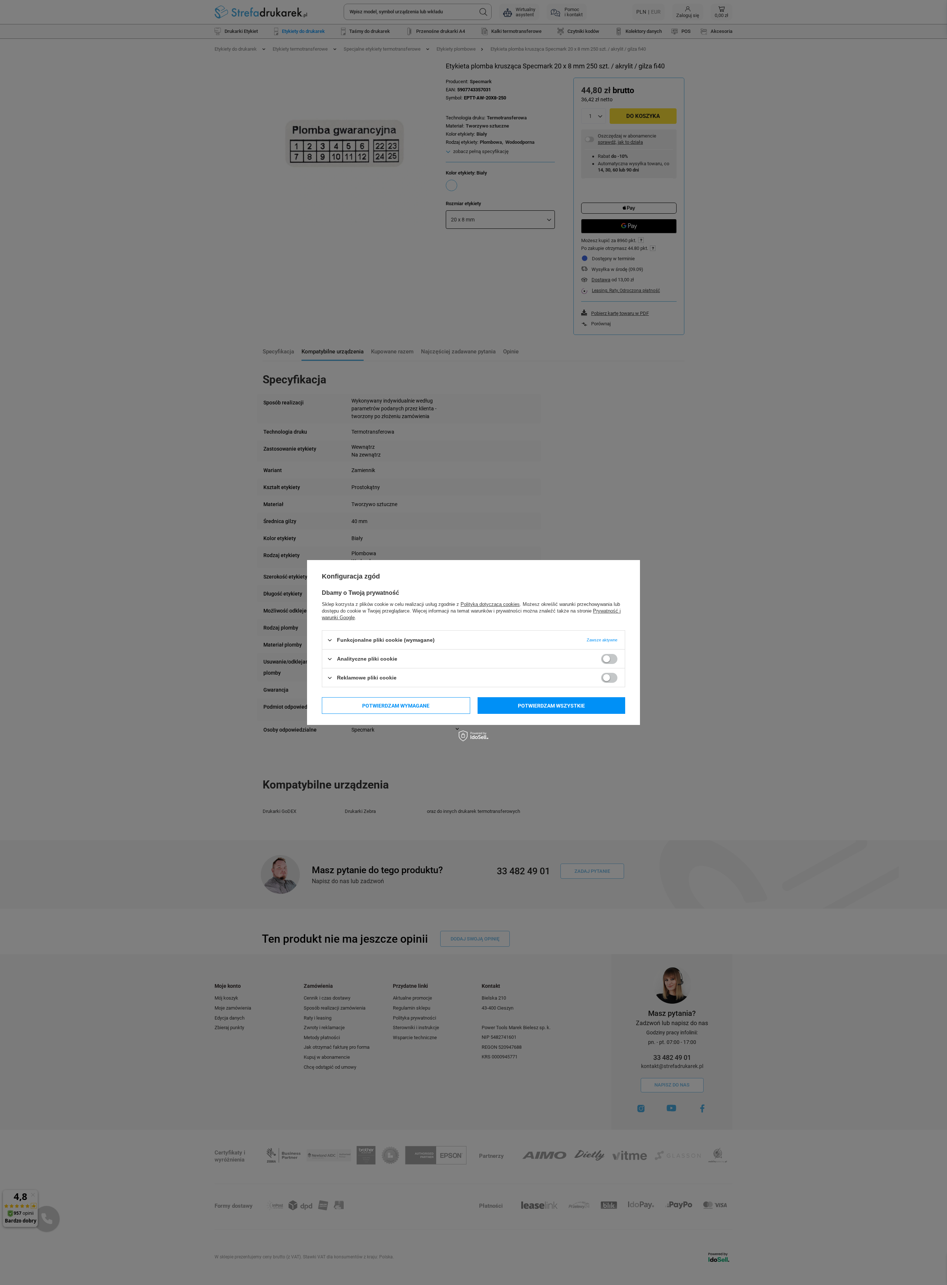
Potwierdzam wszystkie (551, 705)
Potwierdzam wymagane (395, 705)
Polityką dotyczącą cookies (490, 604)
